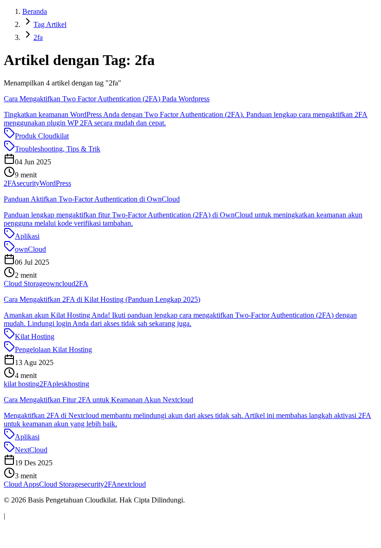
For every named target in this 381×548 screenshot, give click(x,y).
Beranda (34, 11)
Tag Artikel (49, 24)
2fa (38, 37)
